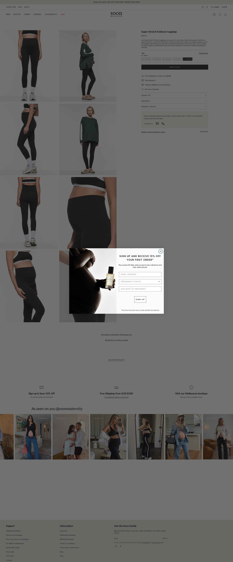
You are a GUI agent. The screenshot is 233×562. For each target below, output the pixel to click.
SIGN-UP (140, 299)
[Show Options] (159, 281)
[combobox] (139, 281)
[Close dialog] (161, 251)
